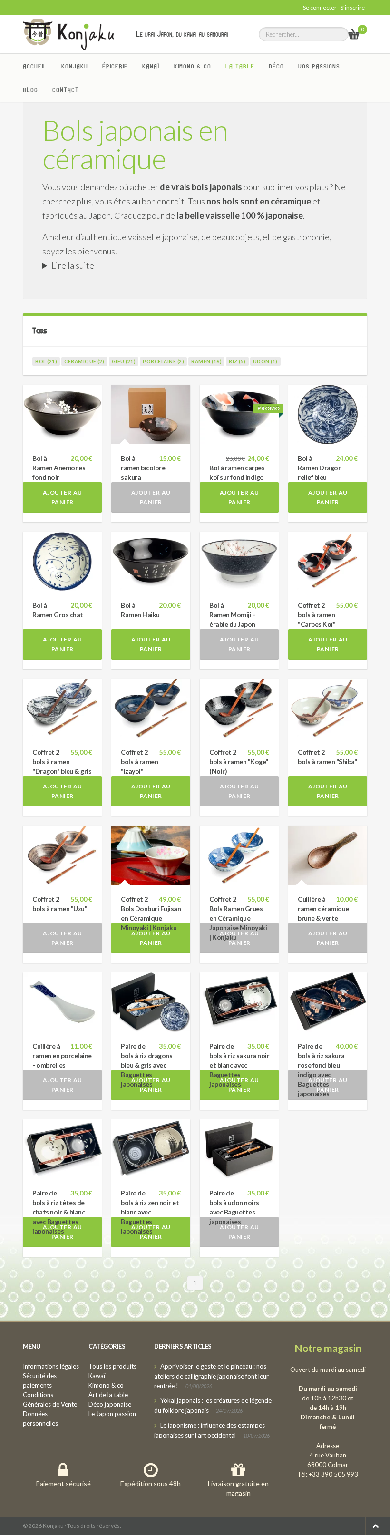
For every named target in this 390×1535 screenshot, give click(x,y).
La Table (239, 66)
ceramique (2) (84, 361)
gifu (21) (124, 361)
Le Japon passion (112, 1414)
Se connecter (320, 7)
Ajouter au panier (62, 497)
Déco (276, 66)
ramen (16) (206, 361)
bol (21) (46, 361)
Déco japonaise (109, 1404)
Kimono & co (192, 66)
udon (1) (265, 361)
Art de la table (108, 1395)
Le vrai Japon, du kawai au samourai (182, 34)
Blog (30, 90)
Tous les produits (112, 1366)
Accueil (35, 66)
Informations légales (51, 1366)
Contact (65, 90)
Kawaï (151, 66)
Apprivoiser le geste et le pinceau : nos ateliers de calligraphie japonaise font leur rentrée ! (211, 1375)
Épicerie (115, 66)
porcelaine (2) (163, 361)
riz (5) (237, 361)
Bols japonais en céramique (135, 144)
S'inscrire (353, 7)
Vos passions (319, 66)
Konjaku (74, 66)
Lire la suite (72, 265)
